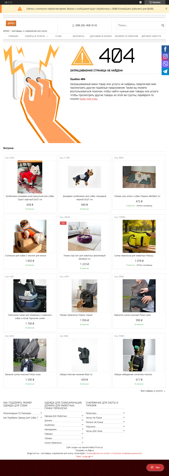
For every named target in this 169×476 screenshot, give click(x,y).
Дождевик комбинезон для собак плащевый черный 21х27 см (84, 198)
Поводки (49, 434)
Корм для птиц (88, 98)
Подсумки (90, 426)
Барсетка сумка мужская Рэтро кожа (132, 315)
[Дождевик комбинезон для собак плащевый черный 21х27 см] (84, 177)
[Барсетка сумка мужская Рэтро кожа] (139, 295)
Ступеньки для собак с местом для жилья (25, 255)
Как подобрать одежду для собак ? (20, 417)
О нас (58, 36)
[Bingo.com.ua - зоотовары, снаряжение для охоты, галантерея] (11, 24)
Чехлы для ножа (94, 431)
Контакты (78, 36)
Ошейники (49, 425)
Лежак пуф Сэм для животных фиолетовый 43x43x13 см (84, 257)
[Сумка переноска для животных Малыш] (139, 236)
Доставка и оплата (101, 36)
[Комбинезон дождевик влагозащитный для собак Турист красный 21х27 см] (30, 177)
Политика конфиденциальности (127, 453)
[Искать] (163, 25)
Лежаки (48, 438)
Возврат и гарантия (126, 36)
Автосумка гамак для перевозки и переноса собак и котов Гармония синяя (29, 317)
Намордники (50, 429)
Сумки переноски (53, 443)
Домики (48, 420)
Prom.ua (99, 447)
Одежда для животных (56, 416)
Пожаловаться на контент (98, 453)
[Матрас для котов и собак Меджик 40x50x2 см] (139, 177)
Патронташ (91, 413)
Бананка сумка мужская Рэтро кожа (22, 374)
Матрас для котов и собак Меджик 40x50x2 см (137, 196)
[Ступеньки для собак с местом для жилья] (30, 236)
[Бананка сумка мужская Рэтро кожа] (30, 355)
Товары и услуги (35, 36)
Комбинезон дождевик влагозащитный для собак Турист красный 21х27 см (30, 198)
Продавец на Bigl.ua (84, 450)
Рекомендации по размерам (17, 413)
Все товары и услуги (152, 391)
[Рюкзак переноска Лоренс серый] (84, 295)
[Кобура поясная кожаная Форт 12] (84, 355)
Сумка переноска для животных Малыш (133, 255)
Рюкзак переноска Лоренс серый (76, 315)
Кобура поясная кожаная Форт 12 (76, 374)
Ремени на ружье (94, 422)
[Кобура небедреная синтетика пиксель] (139, 355)
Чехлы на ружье (94, 417)
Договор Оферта (151, 36)
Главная (13, 36)
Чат (158, 467)
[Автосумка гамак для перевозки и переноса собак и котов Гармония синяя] (30, 295)
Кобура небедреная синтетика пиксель (133, 374)
